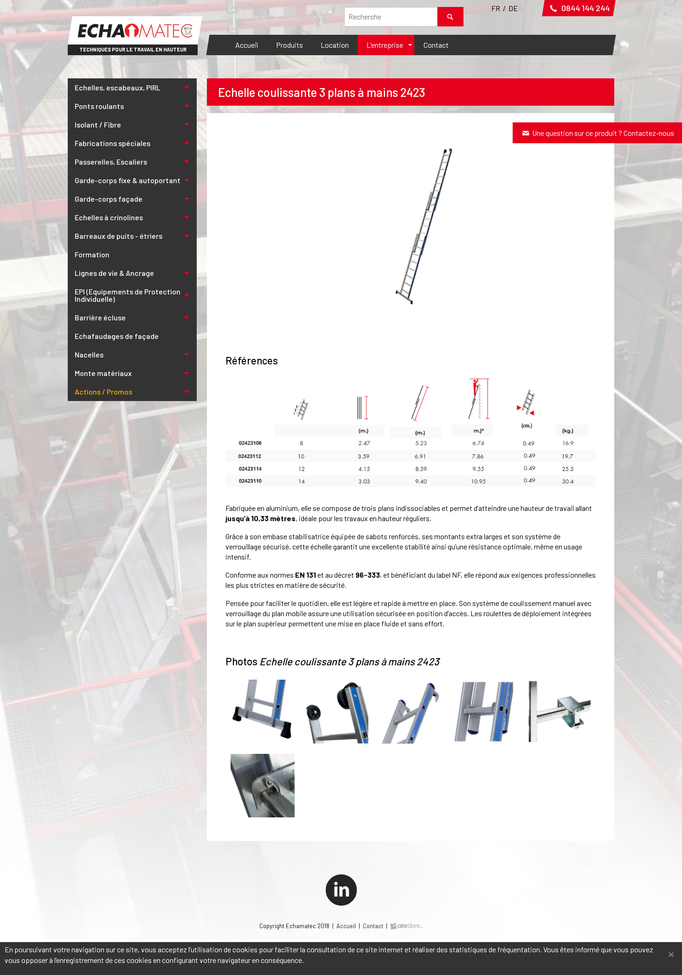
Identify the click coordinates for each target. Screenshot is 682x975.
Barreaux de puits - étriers (118, 235)
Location (335, 44)
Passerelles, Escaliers (111, 161)
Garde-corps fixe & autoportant (127, 180)
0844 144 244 (585, 8)
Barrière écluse (100, 317)
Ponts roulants (99, 106)
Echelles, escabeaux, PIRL (118, 87)
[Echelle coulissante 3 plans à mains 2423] (410, 223)
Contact (436, 44)
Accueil (246, 44)
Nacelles (89, 354)
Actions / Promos (103, 391)
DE (513, 8)
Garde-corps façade (108, 198)
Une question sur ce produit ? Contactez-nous (602, 132)
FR (495, 8)
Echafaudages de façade (117, 335)
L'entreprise (385, 44)
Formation (92, 254)
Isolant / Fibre (98, 124)
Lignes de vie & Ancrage (114, 272)
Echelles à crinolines (109, 217)
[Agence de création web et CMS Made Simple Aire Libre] (406, 926)
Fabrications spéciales (112, 143)
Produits (289, 44)
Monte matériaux (103, 373)
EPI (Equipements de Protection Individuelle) (127, 295)
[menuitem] (246, 45)
